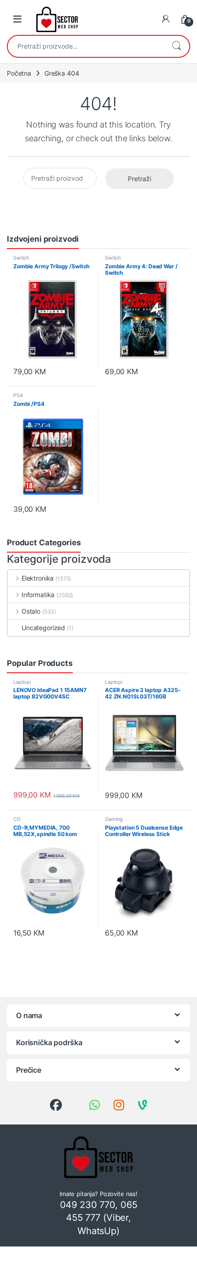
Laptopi (22, 682)
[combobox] (86, 46)
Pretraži (176, 46)
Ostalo (31, 611)
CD (17, 819)
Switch (21, 258)
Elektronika (38, 578)
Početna (19, 73)
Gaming (114, 819)
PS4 (18, 395)
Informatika (38, 594)
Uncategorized (43, 628)
